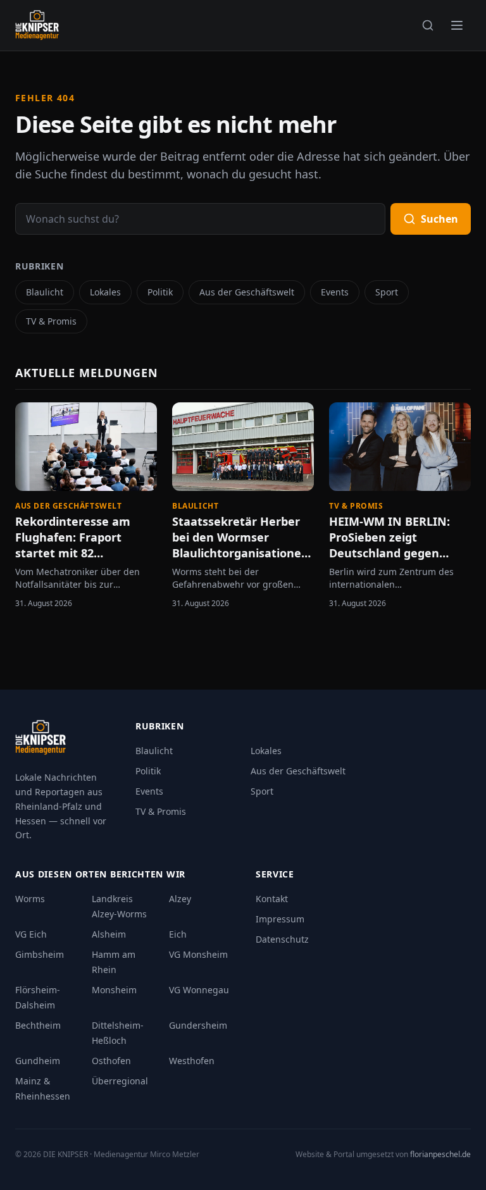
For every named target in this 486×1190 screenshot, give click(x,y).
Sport (386, 292)
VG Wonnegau (199, 990)
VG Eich (31, 934)
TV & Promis (51, 321)
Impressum (280, 919)
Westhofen (192, 1061)
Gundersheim (198, 1025)
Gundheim (37, 1061)
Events (335, 292)
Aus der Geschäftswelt (246, 292)
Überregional (120, 1081)
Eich (178, 934)
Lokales (105, 292)
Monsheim (114, 990)
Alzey (180, 899)
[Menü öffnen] (457, 25)
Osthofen (111, 1061)
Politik (160, 292)
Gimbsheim (39, 954)
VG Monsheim (198, 954)
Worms (30, 899)
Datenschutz (282, 939)
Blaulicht (44, 292)
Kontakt (272, 899)
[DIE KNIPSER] (37, 25)
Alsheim (109, 934)
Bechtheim (38, 1025)
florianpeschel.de (440, 1154)
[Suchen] (427, 25)
